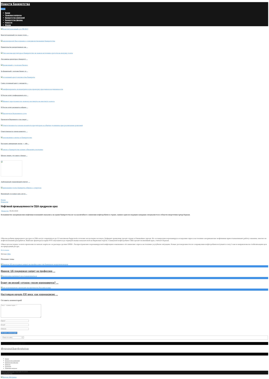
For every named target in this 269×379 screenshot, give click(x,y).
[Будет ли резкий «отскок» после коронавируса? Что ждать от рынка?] (134, 276)
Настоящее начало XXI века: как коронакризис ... (29, 294)
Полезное (8, 366)
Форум (8, 25)
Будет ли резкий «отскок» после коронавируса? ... (29, 282)
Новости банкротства (15, 4)
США (9, 254)
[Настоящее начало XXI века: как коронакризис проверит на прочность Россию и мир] (134, 287)
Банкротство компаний (15, 18)
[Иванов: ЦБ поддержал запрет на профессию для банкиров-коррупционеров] (134, 264)
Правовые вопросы (13, 15)
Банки (7, 13)
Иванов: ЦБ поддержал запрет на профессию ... (28, 271)
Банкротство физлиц (14, 20)
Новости (8, 22)
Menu (3, 9)
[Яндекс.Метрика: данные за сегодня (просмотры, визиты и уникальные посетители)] (8, 377)
